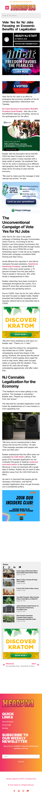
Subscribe (21, 761)
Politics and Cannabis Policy (26, 44)
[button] (7, 8)
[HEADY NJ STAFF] (7, 39)
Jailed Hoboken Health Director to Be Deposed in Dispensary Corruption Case (27, 607)
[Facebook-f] (14, 791)
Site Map (5, 728)
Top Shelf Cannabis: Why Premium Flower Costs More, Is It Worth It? (27, 598)
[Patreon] (28, 791)
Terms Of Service (7, 722)
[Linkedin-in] (19, 791)
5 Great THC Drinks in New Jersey (27, 588)
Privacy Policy (6, 725)
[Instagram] (23, 791)
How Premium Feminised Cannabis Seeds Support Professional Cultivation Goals (26, 617)
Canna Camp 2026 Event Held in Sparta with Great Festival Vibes (27, 571)
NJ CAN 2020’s (18, 457)
